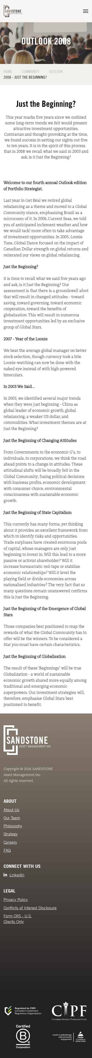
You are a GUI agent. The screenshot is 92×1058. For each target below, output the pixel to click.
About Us (11, 809)
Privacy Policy (16, 899)
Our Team (12, 818)
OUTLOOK (56, 71)
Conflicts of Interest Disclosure (30, 908)
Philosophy (13, 826)
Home (8, 71)
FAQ (7, 850)
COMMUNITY (30, 71)
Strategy (11, 834)
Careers (10, 842)
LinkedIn (16, 875)
